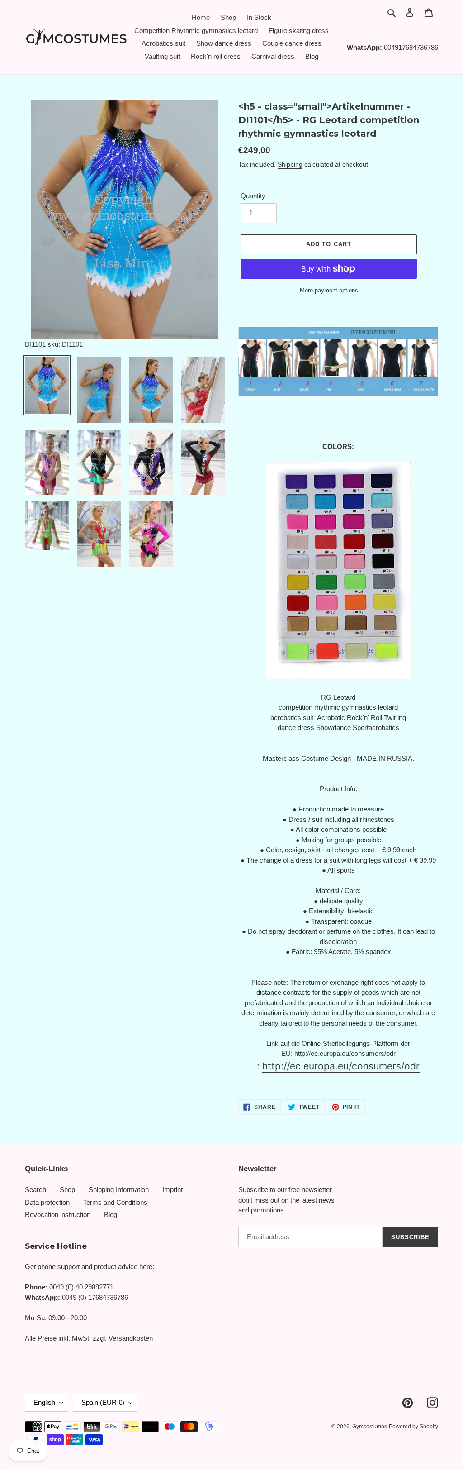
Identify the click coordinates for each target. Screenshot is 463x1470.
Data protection (47, 1202)
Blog (110, 1214)
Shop (67, 1189)
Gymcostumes (369, 1426)
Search (35, 1189)
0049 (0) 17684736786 (95, 1297)
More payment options (329, 290)
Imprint (172, 1189)
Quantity (253, 196)
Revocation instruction (57, 1214)
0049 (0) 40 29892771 (81, 1287)
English (44, 1402)
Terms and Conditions (115, 1202)
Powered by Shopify (413, 1426)
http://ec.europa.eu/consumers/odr (345, 1053)
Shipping (290, 164)
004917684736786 (411, 47)
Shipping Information (119, 1189)
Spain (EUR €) (102, 1402)
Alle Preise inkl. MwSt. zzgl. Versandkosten (89, 1338)
